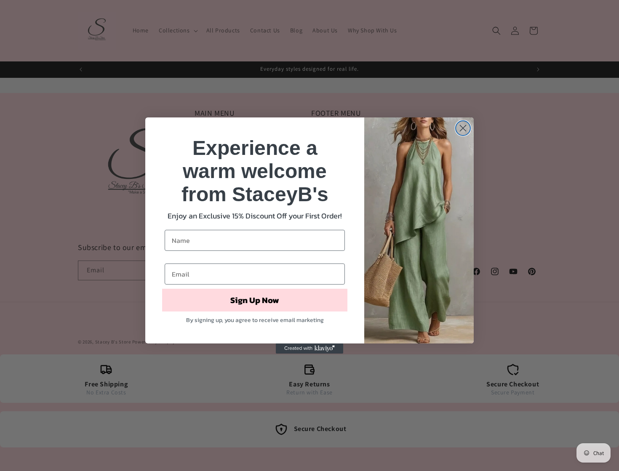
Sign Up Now (254, 300)
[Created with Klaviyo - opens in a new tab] (309, 348)
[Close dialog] (463, 128)
